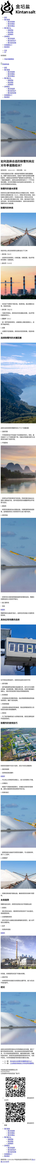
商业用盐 (10, 32)
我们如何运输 (12, 42)
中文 (5, 50)
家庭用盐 (10, 30)
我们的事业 (11, 26)
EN (5, 52)
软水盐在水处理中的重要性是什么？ (21, 1061)
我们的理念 (11, 24)
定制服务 (10, 34)
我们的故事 (11, 21)
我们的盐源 (11, 38)
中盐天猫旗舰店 (9, 59)
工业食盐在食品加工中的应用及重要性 (22, 1063)
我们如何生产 (12, 40)
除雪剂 (3, 609)
